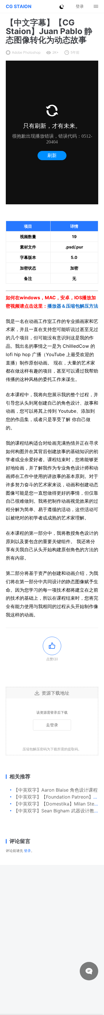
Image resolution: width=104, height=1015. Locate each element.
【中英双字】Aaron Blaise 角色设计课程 (56, 790)
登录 (27, 850)
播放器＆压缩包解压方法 (72, 306)
